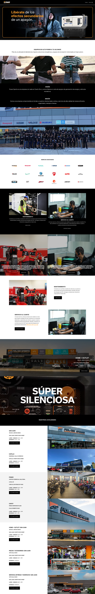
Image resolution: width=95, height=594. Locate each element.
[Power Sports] (6, 2)
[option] (47, 22)
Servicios (27, 225)
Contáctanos (67, 228)
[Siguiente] (93, 131)
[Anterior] (2, 131)
